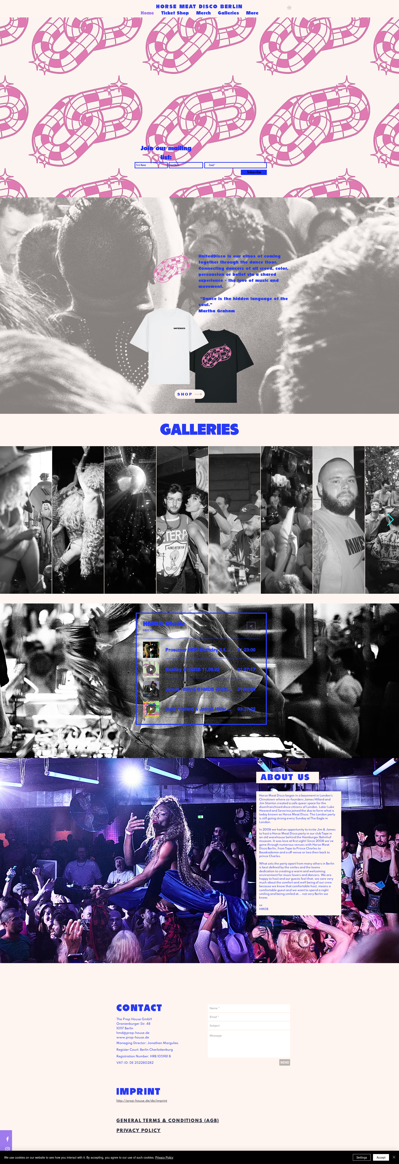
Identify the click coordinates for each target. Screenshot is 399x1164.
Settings (361, 1157)
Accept (381, 1157)
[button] (291, 7)
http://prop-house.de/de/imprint (141, 1101)
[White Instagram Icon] (7, 1149)
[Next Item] (390, 520)
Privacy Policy (164, 1157)
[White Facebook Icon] (7, 1139)
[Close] (394, 1157)
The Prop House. (271, 924)
